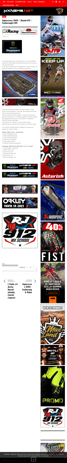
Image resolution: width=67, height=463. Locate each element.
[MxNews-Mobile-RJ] (20, 230)
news (4, 17)
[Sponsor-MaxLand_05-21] (53, 324)
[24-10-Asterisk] (20, 102)
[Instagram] (56, 1)
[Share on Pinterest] (33, 267)
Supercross (5, 265)
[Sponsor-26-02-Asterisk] (53, 159)
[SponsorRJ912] (53, 417)
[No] (65, 457)
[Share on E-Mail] (36, 269)
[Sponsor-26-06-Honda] (53, 118)
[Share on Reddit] (36, 267)
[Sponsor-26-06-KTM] (53, 282)
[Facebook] (53, 1)
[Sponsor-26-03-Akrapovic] (53, 200)
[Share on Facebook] (27, 267)
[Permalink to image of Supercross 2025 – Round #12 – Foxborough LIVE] (12, 46)
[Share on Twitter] (30, 267)
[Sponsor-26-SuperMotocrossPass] (53, 77)
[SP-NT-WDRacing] (10, 31)
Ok (33, 459)
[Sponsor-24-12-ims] (53, 386)
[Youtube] (59, 1)
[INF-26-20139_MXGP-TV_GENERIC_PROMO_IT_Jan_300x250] (53, 355)
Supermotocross (13, 265)
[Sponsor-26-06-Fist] (53, 241)
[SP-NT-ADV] (53, 449)
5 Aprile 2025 (5, 36)
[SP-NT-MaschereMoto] (28, 31)
